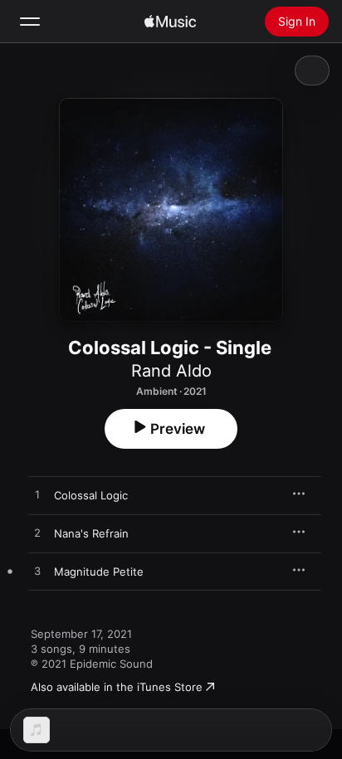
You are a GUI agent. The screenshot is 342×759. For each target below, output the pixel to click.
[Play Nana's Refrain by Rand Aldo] (37, 533)
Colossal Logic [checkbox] (91, 495)
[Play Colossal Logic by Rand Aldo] (37, 495)
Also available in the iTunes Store (117, 686)
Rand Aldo (171, 371)
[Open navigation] (30, 21)
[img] (170, 21)
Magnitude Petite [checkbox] (99, 571)
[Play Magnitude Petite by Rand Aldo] (37, 571)
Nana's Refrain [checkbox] (91, 533)
